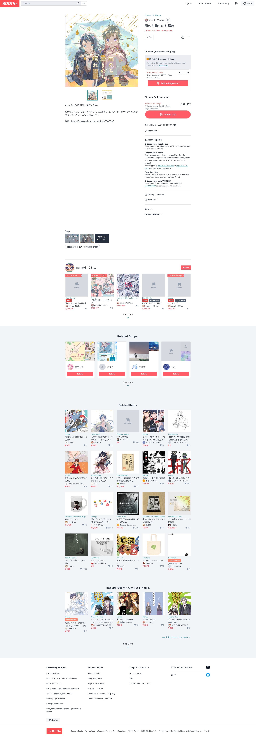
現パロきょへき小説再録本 (75, 303)
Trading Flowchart (155, 195)
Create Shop (223, 3)
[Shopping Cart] (236, 3)
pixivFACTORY (150, 186)
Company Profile (77, 731)
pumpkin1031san (87, 267)
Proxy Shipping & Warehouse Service (62, 688)
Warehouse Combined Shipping (101, 693)
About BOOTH (205, 3)
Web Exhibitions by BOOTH (100, 698)
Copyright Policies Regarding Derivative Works (63, 710)
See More (128, 382)
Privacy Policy (133, 731)
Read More (163, 65)
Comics (148, 15)
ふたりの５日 (173, 303)
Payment (151, 200)
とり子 (110, 367)
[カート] (168, 20)
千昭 (173, 367)
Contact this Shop (153, 214)
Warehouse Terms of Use (106, 731)
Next (136, 50)
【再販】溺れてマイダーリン (101, 301)
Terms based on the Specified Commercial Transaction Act (180, 731)
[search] (78, 3)
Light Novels (70, 298)
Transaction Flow (95, 688)
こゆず (142, 367)
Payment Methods (96, 683)
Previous (67, 50)
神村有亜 (79, 367)
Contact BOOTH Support (140, 683)
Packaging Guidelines (55, 698)
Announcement (136, 673)
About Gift (152, 131)
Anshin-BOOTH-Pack (166, 166)
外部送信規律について (149, 731)
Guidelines (121, 731)
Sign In (188, 3)
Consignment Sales (54, 703)
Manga (158, 15)
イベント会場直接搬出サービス (59, 693)
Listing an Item (52, 673)
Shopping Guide (95, 678)
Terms (148, 209)
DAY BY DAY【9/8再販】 (152, 303)
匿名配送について (53, 683)
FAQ (131, 678)
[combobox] (51, 3)
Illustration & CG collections (127, 298)
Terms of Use (90, 731)
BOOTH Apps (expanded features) (61, 678)
